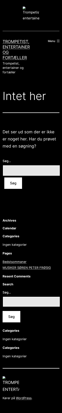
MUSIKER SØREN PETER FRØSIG (27, 267)
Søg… (7, 161)
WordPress (24, 398)
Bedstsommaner (15, 262)
